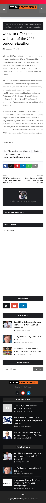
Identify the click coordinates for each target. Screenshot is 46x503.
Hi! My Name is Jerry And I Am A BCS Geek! (27, 338)
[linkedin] (23, 305)
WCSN (20, 154)
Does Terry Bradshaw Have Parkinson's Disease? (25, 407)
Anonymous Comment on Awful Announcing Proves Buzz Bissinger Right (27, 483)
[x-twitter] (6, 305)
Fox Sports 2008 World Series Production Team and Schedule (27, 350)
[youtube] (14, 305)
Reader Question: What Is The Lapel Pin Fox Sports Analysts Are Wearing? (28, 420)
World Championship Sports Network (17, 157)
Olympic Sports (9, 154)
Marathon (37, 151)
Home (6, 25)
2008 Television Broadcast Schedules (23, 25)
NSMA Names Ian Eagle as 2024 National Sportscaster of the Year (28, 433)
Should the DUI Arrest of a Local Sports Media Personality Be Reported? (27, 325)
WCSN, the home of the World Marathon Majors (22, 133)
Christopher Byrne (27, 201)
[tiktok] (31, 305)
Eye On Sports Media (30, 499)
